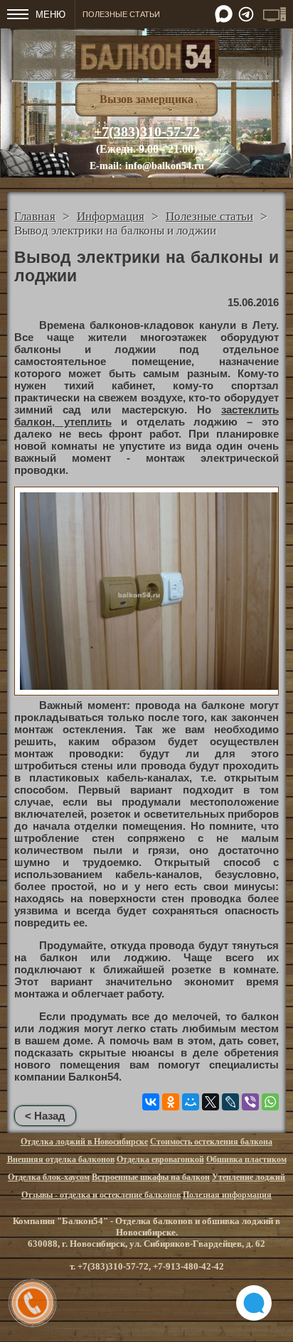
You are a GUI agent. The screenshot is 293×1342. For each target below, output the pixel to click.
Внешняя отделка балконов (60, 1159)
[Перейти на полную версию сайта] (274, 14)
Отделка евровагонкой (160, 1159)
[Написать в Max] (224, 14)
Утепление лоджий (248, 1177)
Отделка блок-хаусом (49, 1177)
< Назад (45, 1116)
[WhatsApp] (270, 1101)
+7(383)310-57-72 (147, 131)
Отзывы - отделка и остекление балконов (101, 1195)
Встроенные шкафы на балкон (151, 1177)
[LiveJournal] (230, 1101)
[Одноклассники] (170, 1101)
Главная (34, 216)
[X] (210, 1101)
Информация (110, 216)
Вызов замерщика (146, 99)
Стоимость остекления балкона (211, 1142)
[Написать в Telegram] (246, 14)
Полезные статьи (209, 216)
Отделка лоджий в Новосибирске (84, 1142)
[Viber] (250, 1101)
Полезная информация (227, 1195)
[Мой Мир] (190, 1101)
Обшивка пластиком (246, 1159)
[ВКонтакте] (150, 1101)
